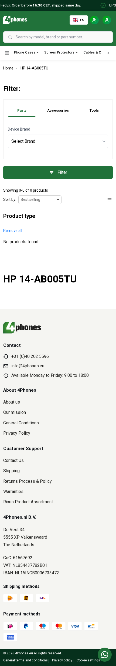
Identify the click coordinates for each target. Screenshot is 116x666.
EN (82, 20)
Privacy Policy (16, 433)
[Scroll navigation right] (108, 52)
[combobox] (63, 37)
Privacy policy (62, 660)
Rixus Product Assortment (28, 501)
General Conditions (21, 422)
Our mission (14, 412)
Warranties (13, 491)
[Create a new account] (94, 20)
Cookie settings (88, 660)
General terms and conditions (25, 660)
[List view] (109, 199)
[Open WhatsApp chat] (105, 655)
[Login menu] (107, 20)
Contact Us (13, 460)
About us (11, 402)
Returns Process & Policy (27, 481)
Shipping (11, 470)
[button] (12, 231)
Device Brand (19, 129)
